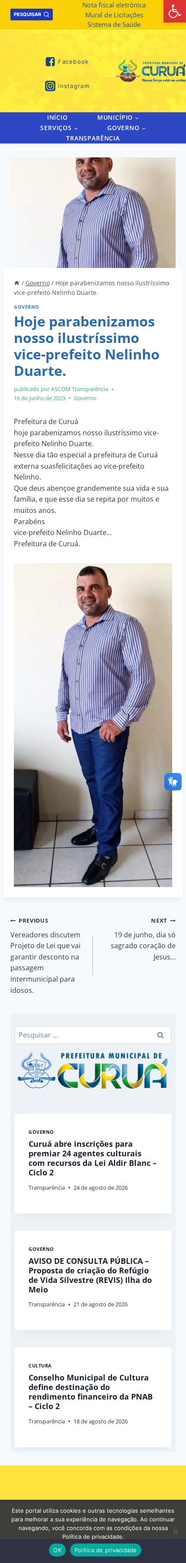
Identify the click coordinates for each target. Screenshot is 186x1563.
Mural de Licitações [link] (114, 14)
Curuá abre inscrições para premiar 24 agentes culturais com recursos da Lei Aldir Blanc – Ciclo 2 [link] (93, 1158)
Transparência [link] (93, 138)
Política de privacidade (105, 1550)
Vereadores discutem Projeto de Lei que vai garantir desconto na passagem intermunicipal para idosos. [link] (45, 956)
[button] (136, 117)
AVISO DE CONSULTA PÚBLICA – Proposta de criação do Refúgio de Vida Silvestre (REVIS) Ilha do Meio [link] (90, 1275)
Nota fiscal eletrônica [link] (114, 4)
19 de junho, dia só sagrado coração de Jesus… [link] (143, 939)
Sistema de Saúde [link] (114, 24)
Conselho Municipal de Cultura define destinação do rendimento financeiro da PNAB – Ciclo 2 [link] (91, 1391)
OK (57, 1550)
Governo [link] (26, 306)
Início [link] (57, 117)
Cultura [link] (40, 1365)
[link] (175, 11)
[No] (175, 1531)
